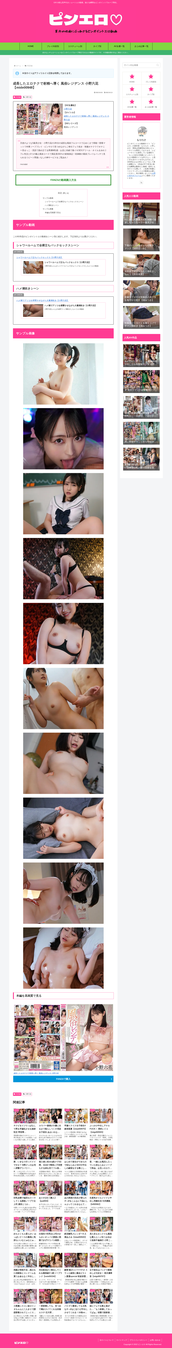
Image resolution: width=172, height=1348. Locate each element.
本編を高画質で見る (53, 213)
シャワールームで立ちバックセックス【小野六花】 (39, 257)
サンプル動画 (48, 198)
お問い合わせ (155, 1340)
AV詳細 (18, 97)
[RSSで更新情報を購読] (141, 182)
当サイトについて (107, 1340)
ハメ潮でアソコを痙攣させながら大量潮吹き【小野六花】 (42, 300)
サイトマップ (121, 1340)
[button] (158, 65)
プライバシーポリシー (138, 1340)
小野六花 (28, 97)
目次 (60, 193)
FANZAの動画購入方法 (63, 180)
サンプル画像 (48, 209)
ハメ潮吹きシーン (52, 205)
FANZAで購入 (63, 1079)
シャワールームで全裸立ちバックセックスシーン (64, 202)
